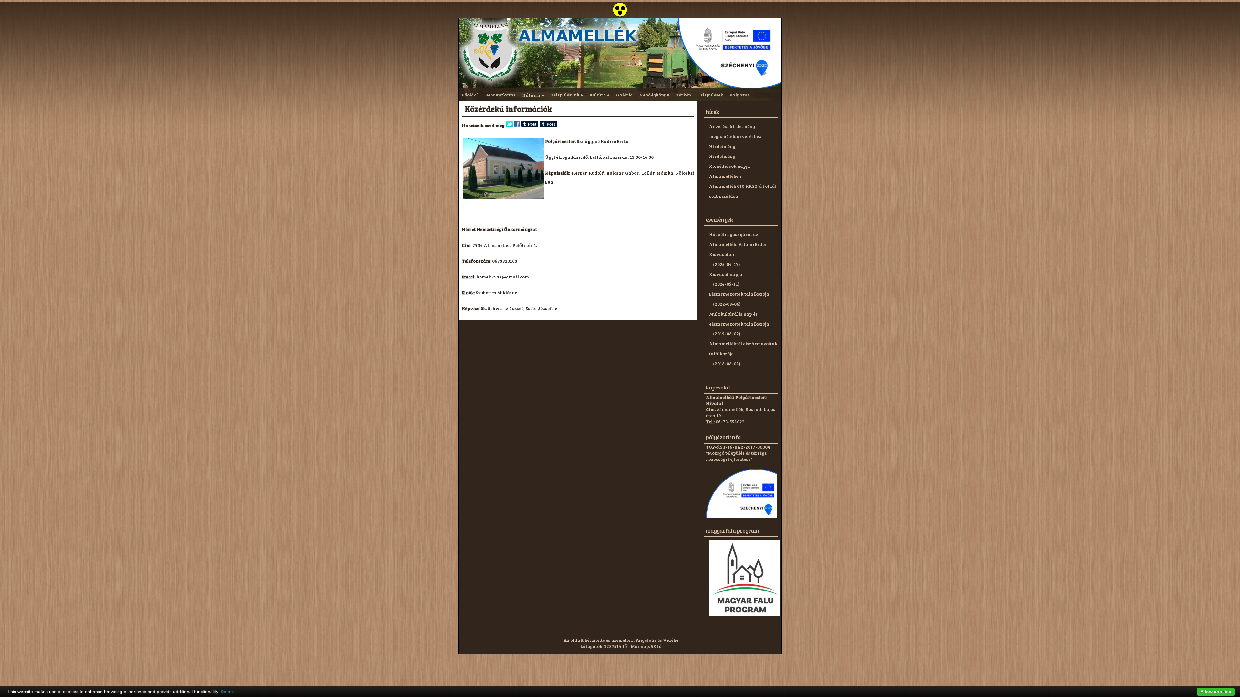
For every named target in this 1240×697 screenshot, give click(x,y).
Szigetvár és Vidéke (657, 640)
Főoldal (470, 95)
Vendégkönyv (654, 95)
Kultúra (597, 95)
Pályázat (739, 95)
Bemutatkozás (500, 95)
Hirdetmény (722, 146)
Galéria (624, 95)
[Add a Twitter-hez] (509, 125)
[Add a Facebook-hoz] (517, 125)
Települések (710, 95)
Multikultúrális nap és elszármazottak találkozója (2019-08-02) (739, 324)
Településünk (565, 95)
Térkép (683, 95)
